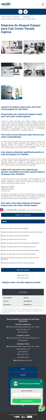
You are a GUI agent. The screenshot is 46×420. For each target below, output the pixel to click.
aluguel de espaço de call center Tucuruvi (14, 239)
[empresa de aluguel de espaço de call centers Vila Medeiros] (34, 47)
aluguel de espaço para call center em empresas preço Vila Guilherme (22, 232)
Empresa (23, 375)
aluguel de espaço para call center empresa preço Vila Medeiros (20, 243)
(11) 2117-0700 (12, 210)
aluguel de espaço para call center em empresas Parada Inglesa (20, 250)
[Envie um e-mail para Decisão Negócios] (25, 12)
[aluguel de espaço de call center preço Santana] (11, 47)
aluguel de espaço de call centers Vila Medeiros (16, 236)
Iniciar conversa (26, 401)
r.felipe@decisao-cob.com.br (23, 360)
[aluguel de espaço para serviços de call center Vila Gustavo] (34, 70)
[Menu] (43, 4)
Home (23, 369)
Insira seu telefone (26, 391)
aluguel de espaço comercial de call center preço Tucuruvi (19, 246)
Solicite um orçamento (23, 215)
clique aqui (22, 210)
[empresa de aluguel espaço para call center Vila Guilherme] (11, 70)
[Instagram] (23, 405)
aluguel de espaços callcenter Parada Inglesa (15, 228)
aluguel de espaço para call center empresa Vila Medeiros (19, 254)
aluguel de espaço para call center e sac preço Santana (18, 263)
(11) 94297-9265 (24, 278)
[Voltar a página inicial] (6, 4)
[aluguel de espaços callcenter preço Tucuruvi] (11, 92)
